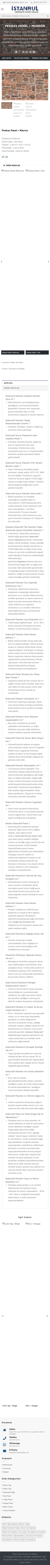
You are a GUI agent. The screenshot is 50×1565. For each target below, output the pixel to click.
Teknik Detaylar (11, 388)
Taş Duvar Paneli (22, 58)
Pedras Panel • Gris (33, 352)
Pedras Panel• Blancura (10, 352)
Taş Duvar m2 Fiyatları (17, 369)
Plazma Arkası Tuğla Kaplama (13, 1536)
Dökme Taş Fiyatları (10, 1532)
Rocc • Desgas (32, 1406)
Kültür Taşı (7, 1485)
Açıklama (8, 383)
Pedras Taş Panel (40, 58)
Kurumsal (7, 1468)
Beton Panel (8, 1507)
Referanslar (7, 1465)
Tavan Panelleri (9, 1510)
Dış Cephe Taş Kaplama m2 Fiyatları (32, 1532)
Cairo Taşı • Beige (9, 1406)
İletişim (6, 1472)
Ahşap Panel (8, 1503)
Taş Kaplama (7, 1540)
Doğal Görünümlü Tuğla (11, 1528)
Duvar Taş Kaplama (28, 1528)
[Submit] (48, 16)
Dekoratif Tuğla (9, 1492)
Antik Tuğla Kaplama (10, 1524)
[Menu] (2, 9)
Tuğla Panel (7, 1500)
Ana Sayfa (6, 58)
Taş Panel (7, 1496)
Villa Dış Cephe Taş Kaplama (24, 1540)
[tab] (25, 383)
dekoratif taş (34, 1560)
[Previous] (6, 85)
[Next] (44, 85)
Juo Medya (33, 1554)
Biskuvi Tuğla (24, 1524)
